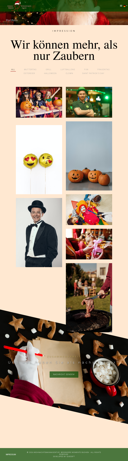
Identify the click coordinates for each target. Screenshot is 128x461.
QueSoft (71, 456)
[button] (125, 6)
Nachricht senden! (64, 374)
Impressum (11, 455)
